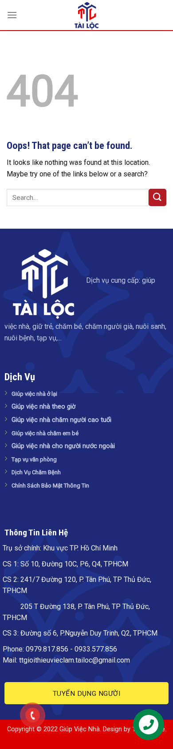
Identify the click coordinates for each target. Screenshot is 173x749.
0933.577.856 (96, 649)
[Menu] (12, 15)
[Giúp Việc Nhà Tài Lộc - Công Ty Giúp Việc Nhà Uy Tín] (86, 15)
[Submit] (157, 197)
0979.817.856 (47, 649)
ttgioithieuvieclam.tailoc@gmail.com (74, 660)
